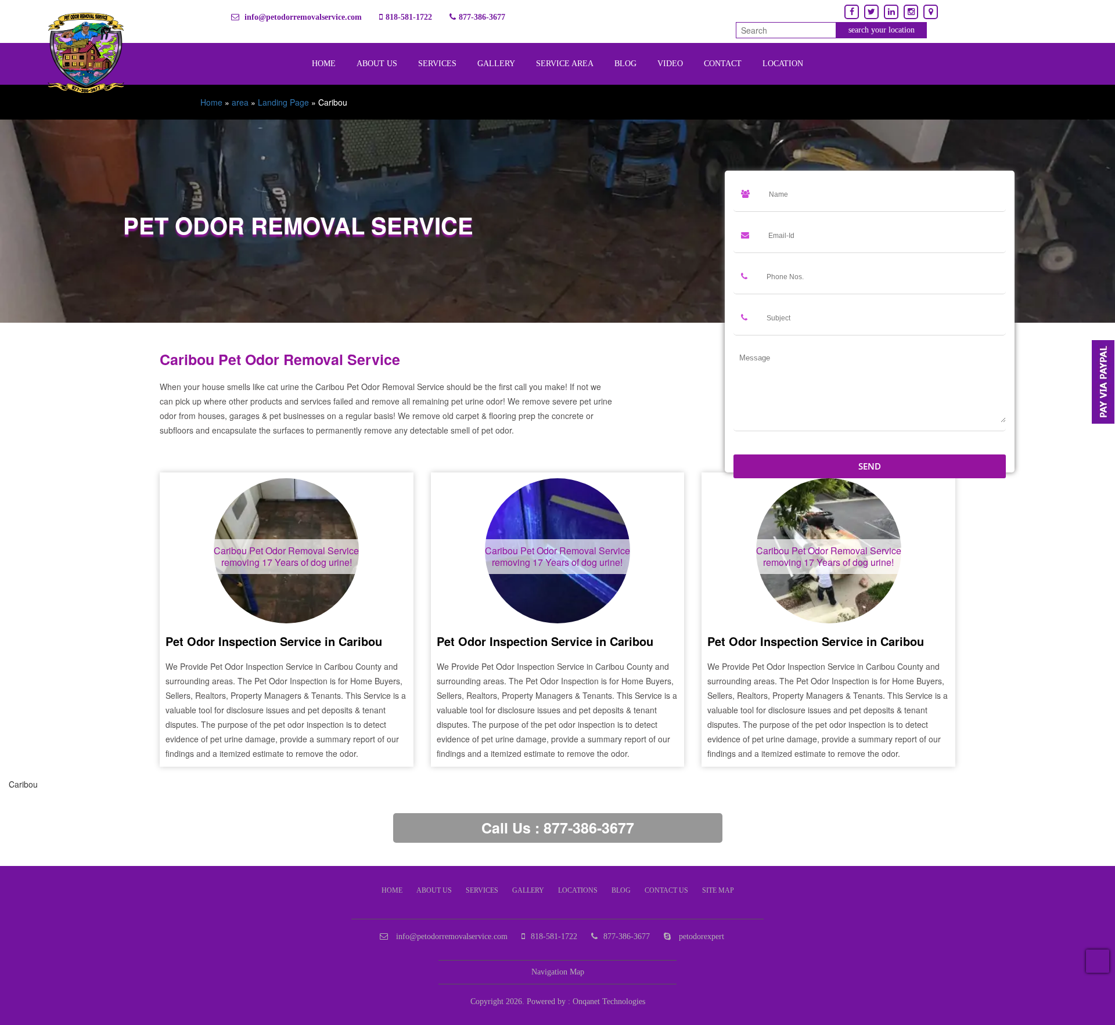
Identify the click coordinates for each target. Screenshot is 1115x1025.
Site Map (718, 890)
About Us (377, 63)
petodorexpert (700, 936)
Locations (578, 890)
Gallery (496, 63)
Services (437, 63)
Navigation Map (557, 972)
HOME (392, 890)
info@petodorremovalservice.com (302, 17)
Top (1097, 961)
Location (782, 63)
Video (670, 63)
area (240, 102)
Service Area (565, 63)
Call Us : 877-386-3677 (557, 827)
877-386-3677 (482, 17)
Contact (723, 63)
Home (324, 63)
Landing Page (283, 102)
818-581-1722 (409, 17)
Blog (625, 63)
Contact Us (666, 890)
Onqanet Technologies (609, 1001)
